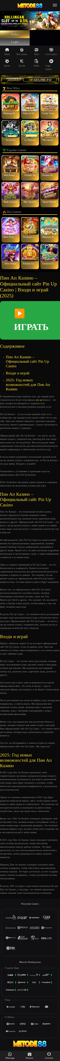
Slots (36, 54)
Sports (7, 66)
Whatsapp (9, 1058)
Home (7, 54)
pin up (39, 400)
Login (14, 41)
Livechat (49, 1058)
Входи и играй (17, 373)
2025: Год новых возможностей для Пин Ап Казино (28, 384)
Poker (36, 66)
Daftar (15, 34)
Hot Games (21, 54)
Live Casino (51, 54)
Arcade (21, 66)
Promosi (29, 1058)
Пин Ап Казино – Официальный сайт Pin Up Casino (27, 361)
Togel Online (48, 67)
